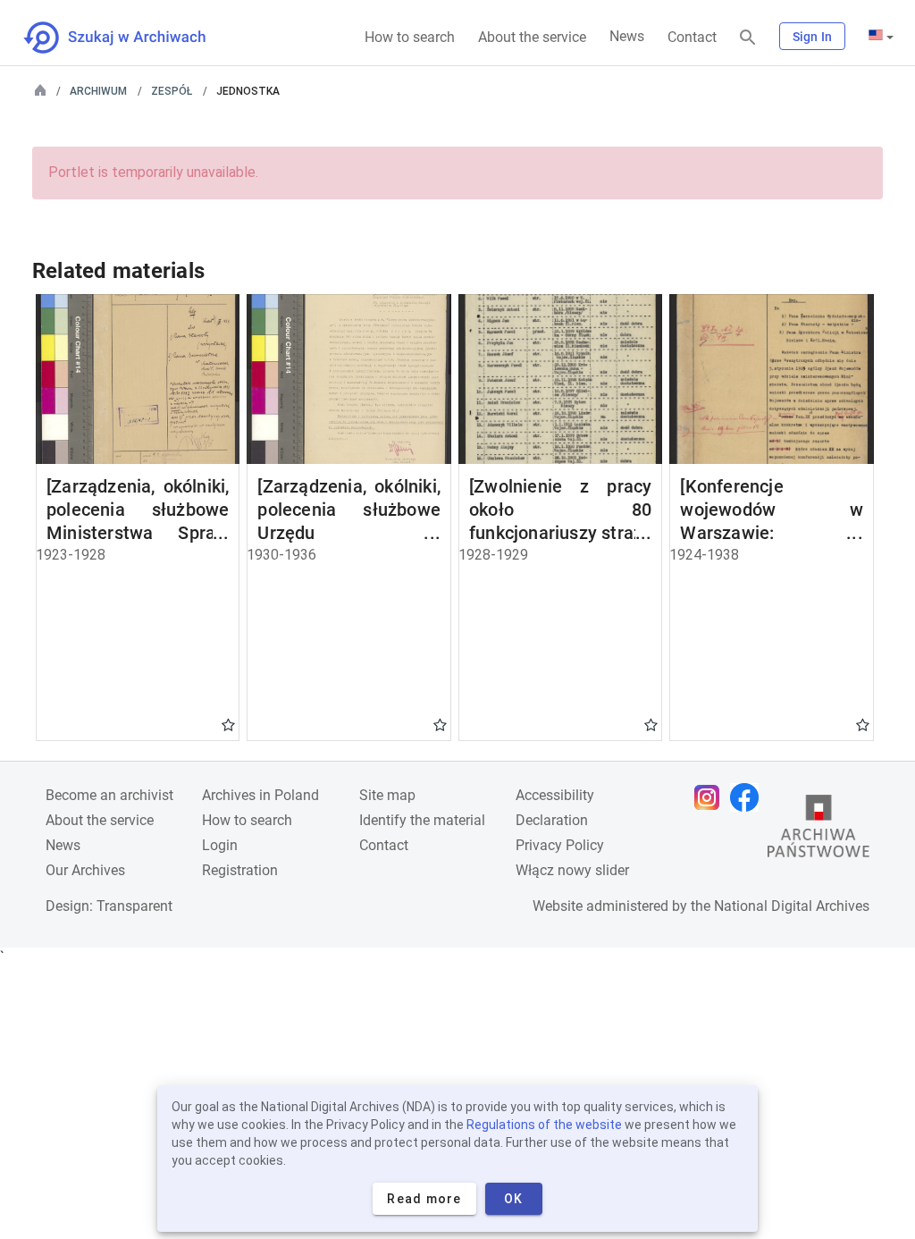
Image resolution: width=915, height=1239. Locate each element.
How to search (410, 37)
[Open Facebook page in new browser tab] (749, 797)
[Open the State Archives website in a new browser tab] (818, 830)
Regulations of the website (544, 1124)
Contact (692, 37)
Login (220, 845)
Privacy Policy (560, 845)
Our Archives (85, 870)
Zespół (171, 91)
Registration (240, 870)
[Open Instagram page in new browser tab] (711, 797)
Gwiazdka (228, 724)
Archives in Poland (260, 795)
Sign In (812, 37)
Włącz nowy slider (572, 870)
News (626, 36)
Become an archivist (109, 795)
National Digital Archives (791, 906)
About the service (532, 37)
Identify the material (422, 820)
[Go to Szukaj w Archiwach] (130, 37)
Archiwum (98, 91)
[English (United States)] (881, 37)
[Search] (748, 38)
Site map (387, 795)
